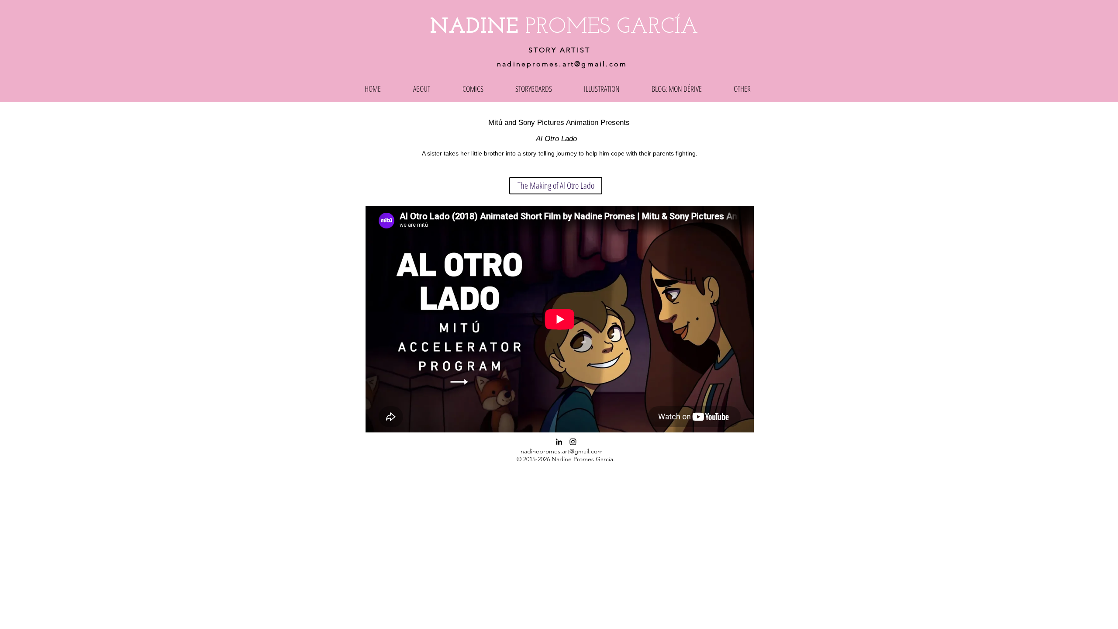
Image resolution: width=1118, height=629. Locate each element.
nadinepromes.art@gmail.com (562, 64)
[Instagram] (573, 441)
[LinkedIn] (559, 441)
